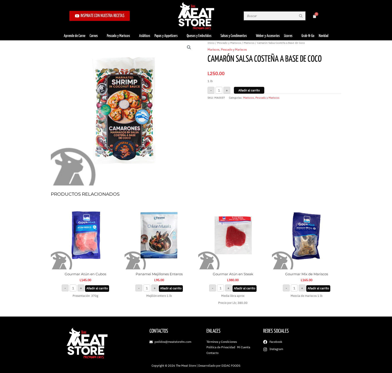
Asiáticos (144, 36)
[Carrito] (314, 16)
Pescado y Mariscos (118, 36)
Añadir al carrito (249, 90)
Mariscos (249, 42)
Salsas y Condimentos (233, 36)
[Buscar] (300, 16)
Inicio (211, 42)
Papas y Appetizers (166, 36)
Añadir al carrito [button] (97, 288)
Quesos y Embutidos (199, 36)
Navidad (323, 36)
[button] (189, 47)
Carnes (94, 36)
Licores (288, 36)
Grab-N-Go (307, 36)
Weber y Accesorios (268, 36)
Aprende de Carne (74, 36)
